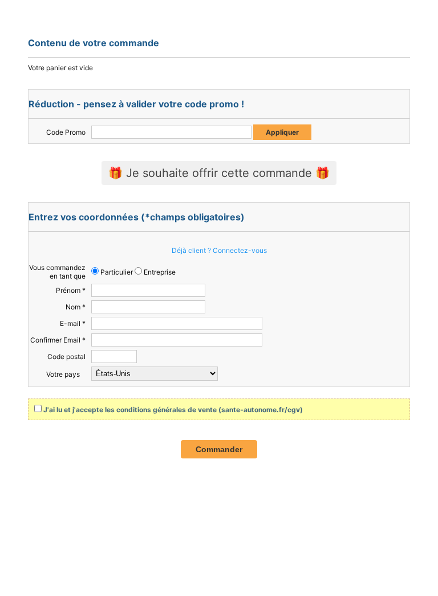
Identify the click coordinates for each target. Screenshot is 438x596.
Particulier (116, 272)
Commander (219, 449)
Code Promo (66, 132)
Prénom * (71, 290)
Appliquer (282, 132)
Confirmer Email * (58, 340)
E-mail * (73, 323)
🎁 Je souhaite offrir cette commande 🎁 (219, 173)
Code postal (66, 356)
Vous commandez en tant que (57, 271)
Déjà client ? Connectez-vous (219, 250)
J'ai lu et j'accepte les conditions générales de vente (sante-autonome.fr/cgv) (173, 409)
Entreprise (159, 272)
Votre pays (63, 374)
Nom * (76, 307)
